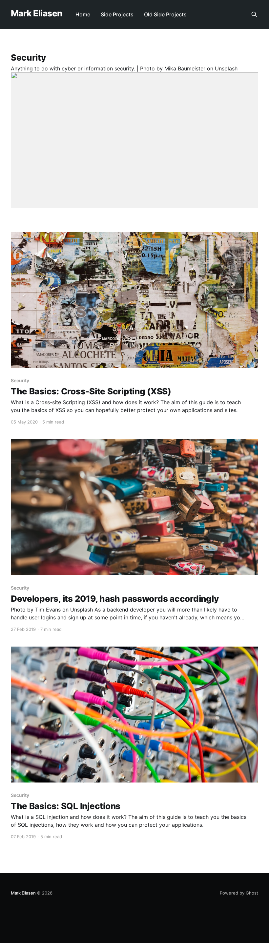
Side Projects (117, 14)
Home (82, 14)
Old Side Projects (165, 14)
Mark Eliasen (36, 13)
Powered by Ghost (239, 893)
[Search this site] (254, 14)
